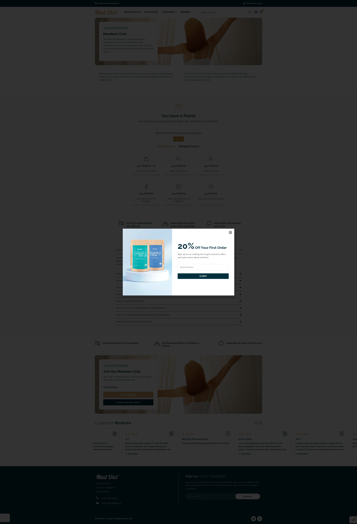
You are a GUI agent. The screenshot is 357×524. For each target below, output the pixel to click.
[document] (178, 262)
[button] (230, 232)
